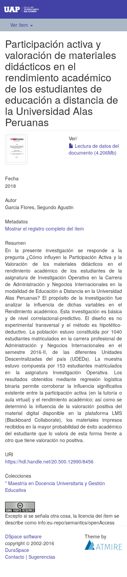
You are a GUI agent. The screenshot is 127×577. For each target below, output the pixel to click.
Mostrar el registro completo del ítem (44, 228)
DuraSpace (17, 549)
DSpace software (23, 536)
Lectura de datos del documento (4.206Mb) (94, 149)
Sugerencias (41, 556)
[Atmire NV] (103, 543)
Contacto (14, 556)
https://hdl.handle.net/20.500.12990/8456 (49, 461)
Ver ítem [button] (19, 24)
